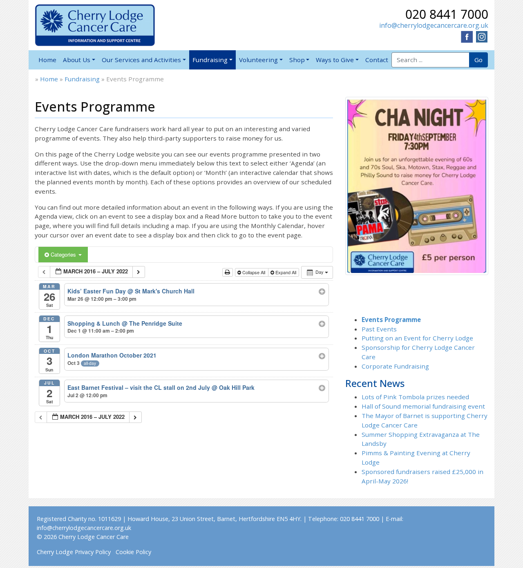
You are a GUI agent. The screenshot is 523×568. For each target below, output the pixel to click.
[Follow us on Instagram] (481, 35)
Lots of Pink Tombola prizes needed (415, 397)
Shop (297, 60)
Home (47, 60)
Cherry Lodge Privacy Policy (74, 552)
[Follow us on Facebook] (467, 35)
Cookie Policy (133, 552)
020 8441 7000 (446, 14)
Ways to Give (335, 60)
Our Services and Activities (141, 60)
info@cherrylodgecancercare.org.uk (433, 25)
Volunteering (258, 60)
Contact (376, 60)
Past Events (379, 329)
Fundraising (210, 60)
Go (478, 60)
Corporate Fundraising (395, 366)
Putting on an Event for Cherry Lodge (417, 338)
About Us (76, 60)
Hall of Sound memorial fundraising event (423, 406)
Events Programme (391, 319)
